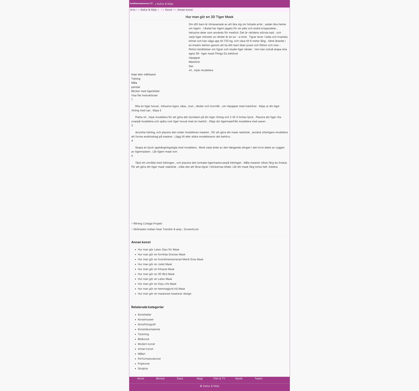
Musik (239, 378)
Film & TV (219, 378)
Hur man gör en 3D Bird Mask (156, 274)
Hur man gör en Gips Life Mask (157, 283)
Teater (259, 378)
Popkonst (144, 363)
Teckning (143, 334)
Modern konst (146, 344)
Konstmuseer (146, 319)
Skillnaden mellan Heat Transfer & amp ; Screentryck (167, 229)
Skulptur (143, 368)
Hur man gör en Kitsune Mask (156, 269)
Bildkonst (143, 339)
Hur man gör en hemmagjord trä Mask (162, 288)
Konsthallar (144, 314)
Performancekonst (149, 358)
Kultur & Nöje (165, 3)
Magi (200, 378)
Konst (168, 9)
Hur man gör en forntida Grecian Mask (162, 254)
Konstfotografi (147, 324)
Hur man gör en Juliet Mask (155, 264)
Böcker (160, 378)
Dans (180, 378)
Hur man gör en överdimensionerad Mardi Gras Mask (171, 259)
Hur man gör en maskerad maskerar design (165, 293)
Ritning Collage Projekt (148, 223)
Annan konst (185, 9)
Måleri (141, 353)
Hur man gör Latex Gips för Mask (159, 249)
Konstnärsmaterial (149, 329)
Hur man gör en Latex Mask (155, 278)
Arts (132, 9)
